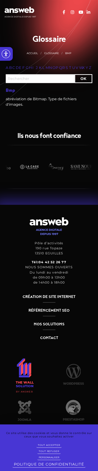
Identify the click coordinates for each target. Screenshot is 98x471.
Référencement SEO (49, 310)
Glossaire (51, 53)
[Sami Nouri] (79, 167)
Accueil (32, 53)
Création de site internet (49, 297)
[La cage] (26, 167)
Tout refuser (49, 451)
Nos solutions (49, 324)
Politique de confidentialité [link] (49, 464)
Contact (49, 338)
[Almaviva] (53, 167)
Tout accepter (49, 445)
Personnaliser (49, 457)
